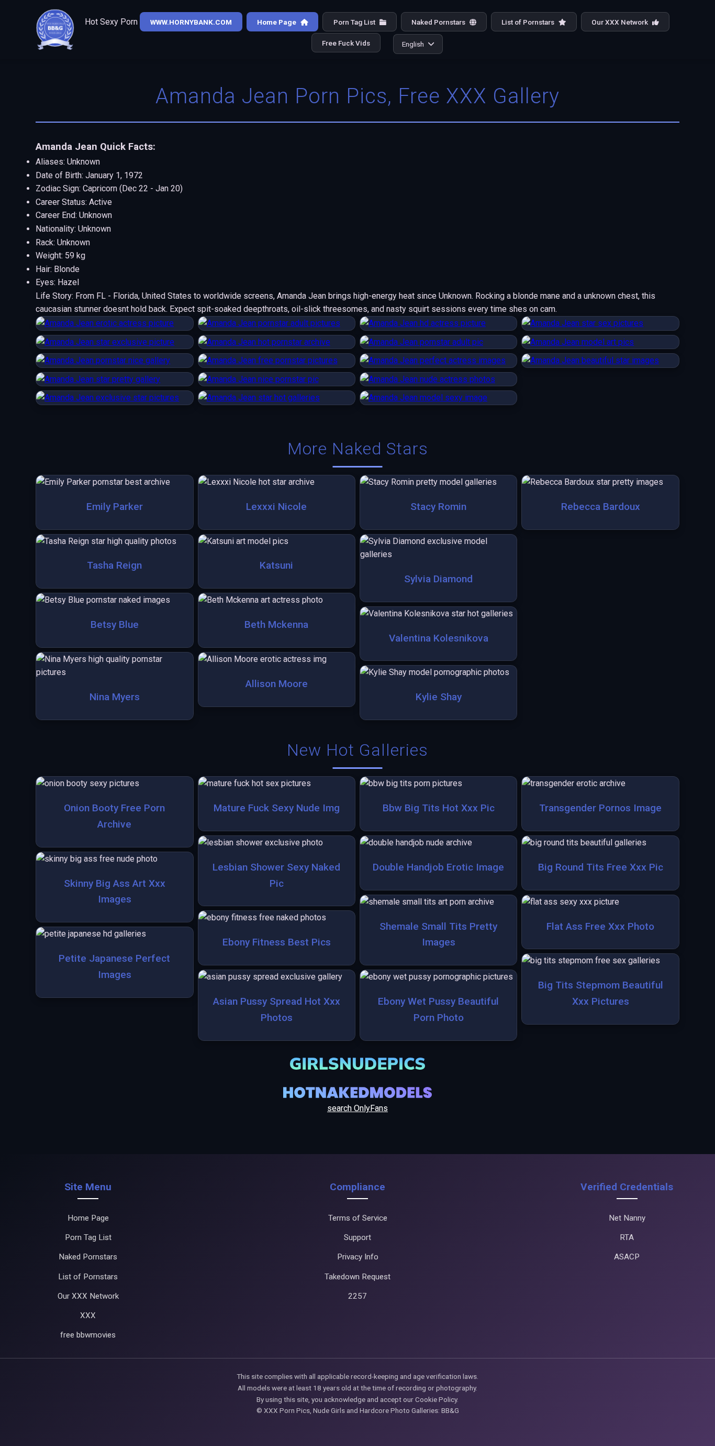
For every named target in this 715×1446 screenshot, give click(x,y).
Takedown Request (357, 1276)
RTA (627, 1237)
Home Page (277, 22)
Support (357, 1237)
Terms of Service (357, 1218)
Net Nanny (627, 1218)
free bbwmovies (88, 1335)
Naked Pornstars (439, 22)
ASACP (627, 1257)
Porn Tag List (355, 22)
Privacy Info (357, 1257)
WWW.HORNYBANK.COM (191, 22)
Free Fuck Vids (346, 43)
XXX (88, 1315)
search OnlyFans (357, 1108)
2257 (357, 1296)
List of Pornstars (528, 22)
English (413, 44)
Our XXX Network (620, 22)
